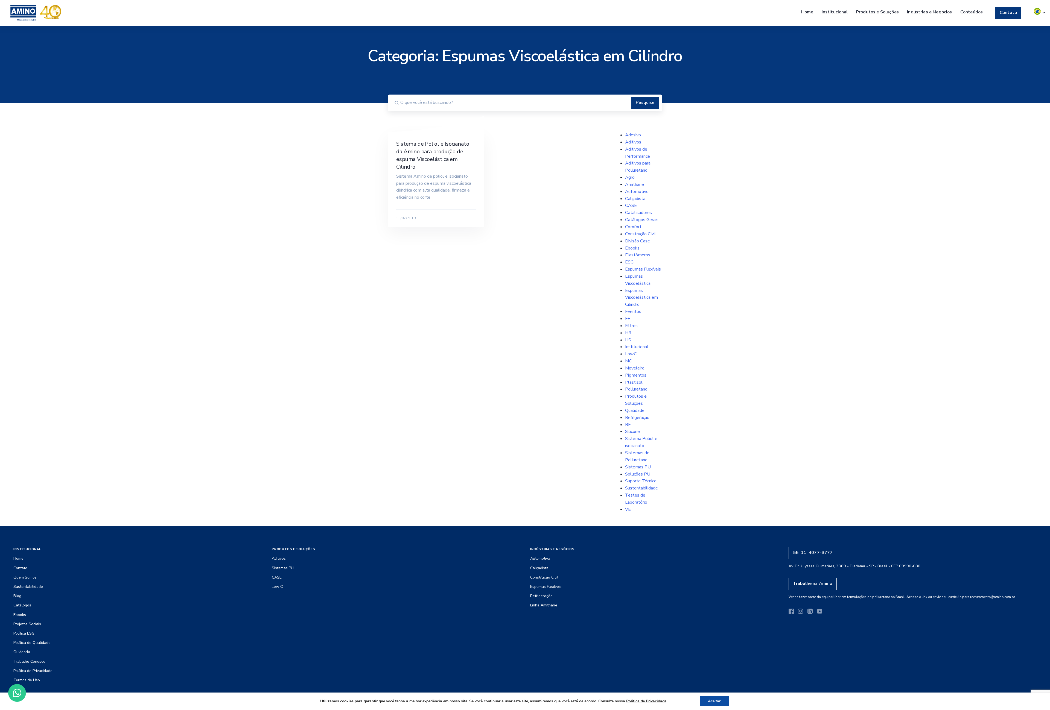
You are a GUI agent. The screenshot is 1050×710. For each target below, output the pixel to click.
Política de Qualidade (32, 642)
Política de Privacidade (32, 670)
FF (627, 319)
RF (628, 425)
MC (628, 361)
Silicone (632, 432)
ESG (629, 262)
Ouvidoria (21, 652)
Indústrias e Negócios (929, 12)
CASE (631, 206)
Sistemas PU (638, 467)
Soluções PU (637, 474)
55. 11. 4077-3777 (813, 553)
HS (628, 340)
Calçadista (635, 199)
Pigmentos (635, 375)
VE (628, 509)
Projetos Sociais (27, 624)
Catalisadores (638, 213)
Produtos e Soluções (877, 12)
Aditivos (633, 142)
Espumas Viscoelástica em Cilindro (641, 297)
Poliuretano (636, 389)
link (924, 596)
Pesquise (645, 102)
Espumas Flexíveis (643, 269)
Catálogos (22, 605)
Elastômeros (637, 255)
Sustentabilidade (641, 488)
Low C (277, 586)
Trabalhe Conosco (29, 661)
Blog (17, 595)
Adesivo (633, 135)
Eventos (633, 312)
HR (628, 333)
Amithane (634, 184)
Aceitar (714, 701)
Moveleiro (634, 368)
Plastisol (634, 382)
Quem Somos (25, 577)
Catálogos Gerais (641, 220)
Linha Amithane (543, 605)
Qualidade (634, 410)
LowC (631, 354)
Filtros (631, 326)
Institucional (835, 12)
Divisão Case (637, 241)
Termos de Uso (26, 680)
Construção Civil (640, 234)
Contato (1008, 13)
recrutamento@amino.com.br (992, 596)
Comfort (633, 227)
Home (807, 12)
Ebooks (632, 248)
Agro (630, 177)
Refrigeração (637, 418)
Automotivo (637, 192)
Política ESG (23, 633)
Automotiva (540, 558)
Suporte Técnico (641, 481)
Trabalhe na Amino (812, 583)
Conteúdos (971, 12)
